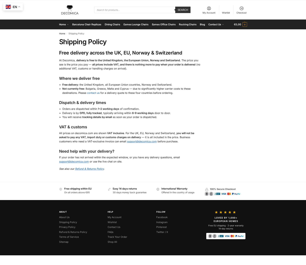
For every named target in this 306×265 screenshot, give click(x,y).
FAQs (110, 232)
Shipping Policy (68, 222)
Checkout (241, 12)
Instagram (162, 222)
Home (62, 33)
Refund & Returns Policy (89, 168)
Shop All (112, 241)
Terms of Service (69, 236)
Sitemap (63, 241)
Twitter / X (162, 232)
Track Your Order (117, 236)
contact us (93, 92)
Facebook (162, 217)
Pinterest (161, 227)
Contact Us (114, 227)
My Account (209, 12)
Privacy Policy (67, 227)
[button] (240, 24)
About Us (64, 217)
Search (183, 9)
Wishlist (226, 12)
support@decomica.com (142, 141)
